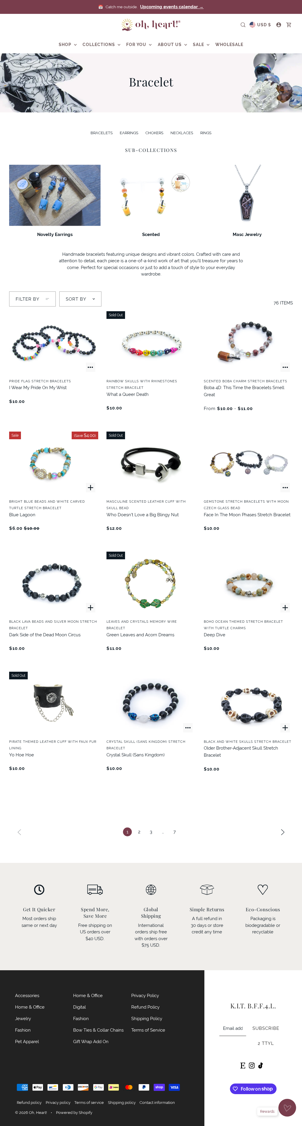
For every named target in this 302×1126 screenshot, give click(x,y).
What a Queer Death (127, 394)
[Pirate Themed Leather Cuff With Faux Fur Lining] (53, 703)
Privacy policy (58, 1102)
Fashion (23, 1029)
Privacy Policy (145, 995)
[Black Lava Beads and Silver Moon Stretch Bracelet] (53, 583)
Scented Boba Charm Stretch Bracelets (245, 381)
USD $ (264, 24)
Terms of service (89, 1102)
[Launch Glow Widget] (287, 1108)
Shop (66, 44)
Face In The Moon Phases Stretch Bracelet (247, 514)
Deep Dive (214, 634)
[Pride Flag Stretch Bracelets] (53, 343)
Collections (99, 44)
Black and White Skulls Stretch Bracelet (247, 741)
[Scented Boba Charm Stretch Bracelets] (248, 343)
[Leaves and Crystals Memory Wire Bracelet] (151, 583)
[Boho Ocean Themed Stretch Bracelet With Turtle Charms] (248, 583)
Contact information (157, 1102)
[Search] (243, 24)
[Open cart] (288, 24)
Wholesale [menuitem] (229, 44)
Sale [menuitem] (199, 44)
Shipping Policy (146, 1018)
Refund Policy (145, 1006)
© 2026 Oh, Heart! (31, 1112)
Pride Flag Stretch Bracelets (40, 381)
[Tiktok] (260, 1065)
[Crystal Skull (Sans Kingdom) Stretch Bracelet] (151, 703)
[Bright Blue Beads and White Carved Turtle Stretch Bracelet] (53, 463)
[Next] (283, 831)
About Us (170, 44)
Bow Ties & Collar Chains (98, 1029)
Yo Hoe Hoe (21, 754)
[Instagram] (252, 1065)
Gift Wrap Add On (91, 1041)
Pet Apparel (27, 1041)
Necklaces (181, 133)
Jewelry (23, 1018)
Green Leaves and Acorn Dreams (140, 634)
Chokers (154, 133)
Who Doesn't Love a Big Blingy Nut (142, 514)
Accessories (27, 995)
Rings (205, 133)
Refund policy (29, 1102)
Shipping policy (122, 1102)
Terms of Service (148, 1029)
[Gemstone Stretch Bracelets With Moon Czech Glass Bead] (248, 463)
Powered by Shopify (74, 1112)
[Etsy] (242, 1065)
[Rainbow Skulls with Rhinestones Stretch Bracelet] (151, 343)
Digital (79, 1006)
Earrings (129, 133)
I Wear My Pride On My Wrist (38, 387)
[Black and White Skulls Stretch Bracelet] (248, 703)
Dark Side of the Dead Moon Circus (45, 634)
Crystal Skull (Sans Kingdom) (135, 754)
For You (136, 44)
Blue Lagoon (22, 514)
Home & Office (30, 1006)
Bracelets (102, 133)
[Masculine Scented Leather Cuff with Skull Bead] (151, 463)
